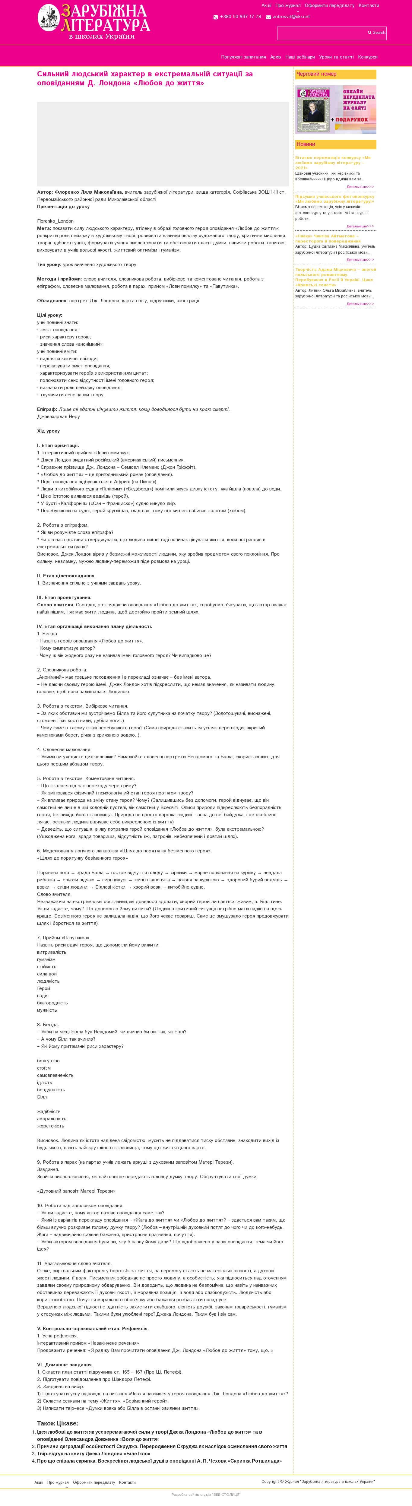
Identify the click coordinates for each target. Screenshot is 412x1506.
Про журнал (288, 6)
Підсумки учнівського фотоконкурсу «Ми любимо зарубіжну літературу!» (334, 199)
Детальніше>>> (360, 186)
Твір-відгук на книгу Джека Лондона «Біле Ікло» (94, 1453)
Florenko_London (55, 221)
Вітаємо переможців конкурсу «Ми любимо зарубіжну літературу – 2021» (333, 162)
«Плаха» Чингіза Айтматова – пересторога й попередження (328, 239)
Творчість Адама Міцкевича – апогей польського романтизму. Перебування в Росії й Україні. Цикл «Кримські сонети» (335, 277)
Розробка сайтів (185, 1494)
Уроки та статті (336, 57)
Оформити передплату (329, 6)
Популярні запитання (243, 57)
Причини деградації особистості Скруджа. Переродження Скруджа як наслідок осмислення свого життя (162, 1446)
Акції (266, 6)
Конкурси (368, 57)
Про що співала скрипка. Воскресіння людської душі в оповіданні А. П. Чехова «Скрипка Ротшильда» (159, 1460)
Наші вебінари (300, 57)
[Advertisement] (163, 144)
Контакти (369, 6)
